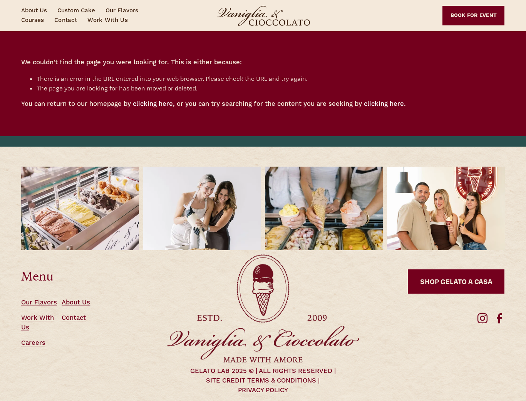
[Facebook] (499, 318)
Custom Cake (76, 10)
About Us (34, 10)
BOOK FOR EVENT (474, 15)
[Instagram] (482, 318)
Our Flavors (122, 10)
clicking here (153, 104)
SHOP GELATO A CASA (456, 281)
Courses (32, 20)
